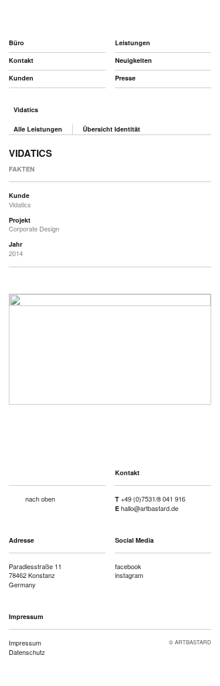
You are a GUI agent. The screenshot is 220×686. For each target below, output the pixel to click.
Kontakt (21, 60)
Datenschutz (27, 652)
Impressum (25, 642)
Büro (16, 42)
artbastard (71, 17)
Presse (125, 77)
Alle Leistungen (37, 129)
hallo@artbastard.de (149, 508)
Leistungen (132, 42)
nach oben (40, 498)
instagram (129, 575)
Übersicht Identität (111, 129)
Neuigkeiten (133, 60)
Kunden (21, 77)
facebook (128, 566)
